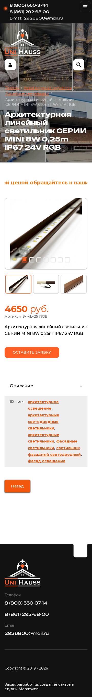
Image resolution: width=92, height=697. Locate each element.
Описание (21, 385)
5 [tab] (53, 259)
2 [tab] (31, 259)
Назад (17, 486)
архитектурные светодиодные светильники (43, 421)
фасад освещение (46, 461)
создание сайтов (55, 684)
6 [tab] (60, 259)
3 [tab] (38, 259)
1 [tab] (24, 259)
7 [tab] (67, 259)
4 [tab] (46, 259)
